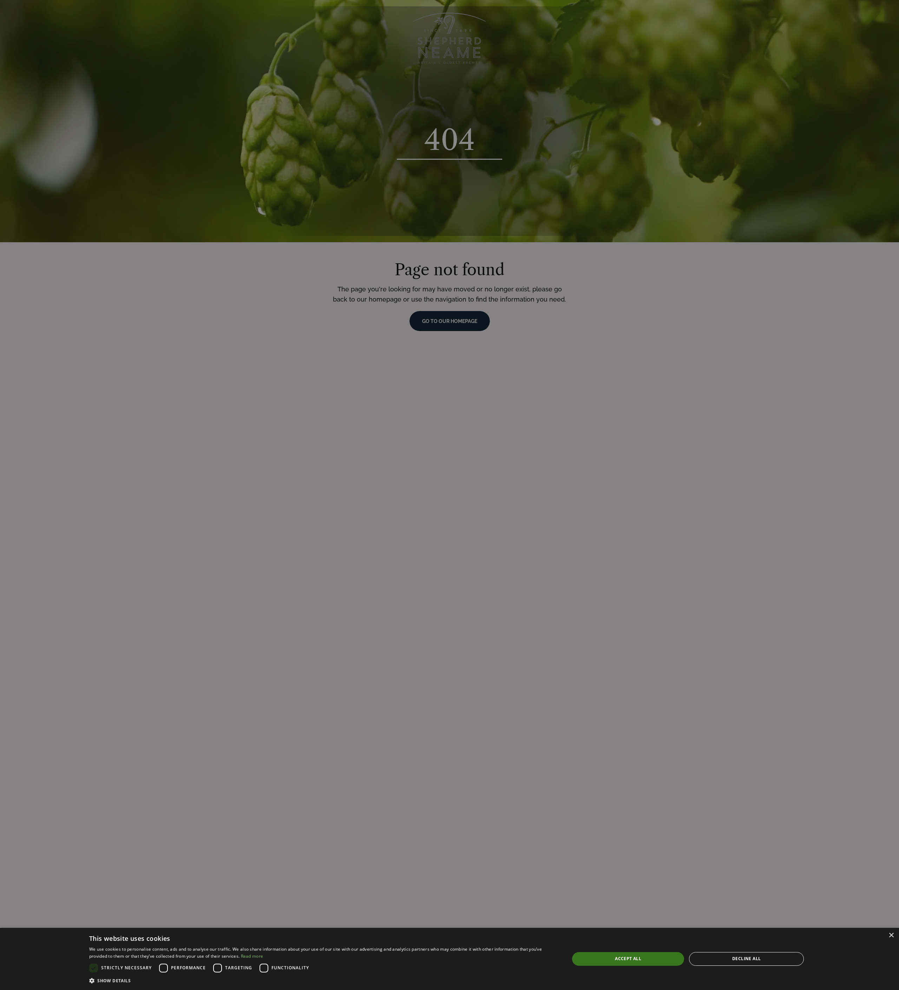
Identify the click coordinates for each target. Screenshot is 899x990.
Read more (252, 956)
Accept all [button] (628, 959)
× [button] (891, 935)
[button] (322, 980)
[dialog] (449, 959)
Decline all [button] (746, 959)
